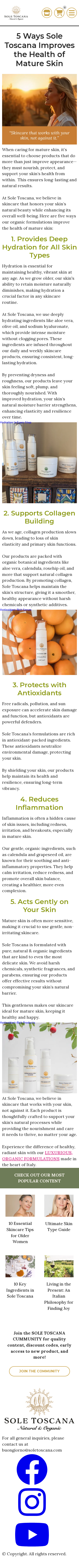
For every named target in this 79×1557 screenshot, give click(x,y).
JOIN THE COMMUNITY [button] (39, 1371)
